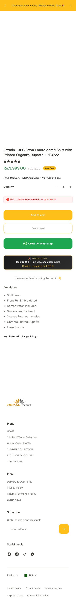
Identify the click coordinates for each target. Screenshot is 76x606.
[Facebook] (17, 554)
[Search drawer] (63, 17)
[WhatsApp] (32, 554)
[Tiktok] (25, 554)
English (11, 575)
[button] (12, 161)
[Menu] (6, 17)
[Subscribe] (64, 529)
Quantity (9, 186)
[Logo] (38, 17)
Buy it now (38, 228)
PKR (31, 575)
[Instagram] (9, 554)
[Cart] (69, 17)
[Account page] (13, 17)
